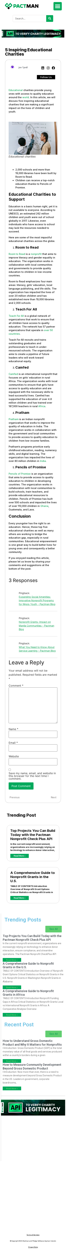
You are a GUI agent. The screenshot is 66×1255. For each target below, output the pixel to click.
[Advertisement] (33, 1140)
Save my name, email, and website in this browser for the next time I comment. (32, 776)
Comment (16, 685)
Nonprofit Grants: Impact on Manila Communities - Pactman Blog (36, 625)
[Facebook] (53, 68)
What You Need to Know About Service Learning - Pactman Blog (37, 649)
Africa (41, 406)
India (43, 460)
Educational (16, 90)
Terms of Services (33, 1235)
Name (13, 729)
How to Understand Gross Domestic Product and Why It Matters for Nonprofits (32, 1042)
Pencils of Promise (20, 473)
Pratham (13, 419)
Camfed (13, 374)
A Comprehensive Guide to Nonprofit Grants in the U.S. (32, 877)
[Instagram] (48, 68)
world (25, 97)
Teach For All (16, 315)
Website (14, 756)
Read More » (19, 856)
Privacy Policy (33, 1247)
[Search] (49, 18)
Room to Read (17, 254)
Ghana (44, 505)
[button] (57, 6)
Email (13, 742)
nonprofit (36, 254)
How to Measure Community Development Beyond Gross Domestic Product (32, 1066)
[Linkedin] (42, 68)
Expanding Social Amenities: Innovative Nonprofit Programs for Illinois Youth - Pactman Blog (37, 600)
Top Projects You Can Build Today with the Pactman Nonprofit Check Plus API (32, 835)
